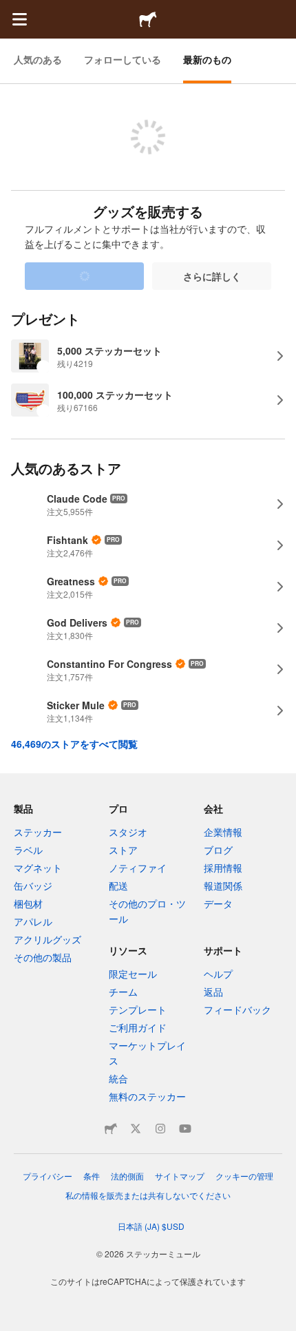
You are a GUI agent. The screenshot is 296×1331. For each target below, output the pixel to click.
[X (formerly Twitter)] (135, 1128)
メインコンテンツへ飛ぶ (10, 10)
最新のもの (207, 59)
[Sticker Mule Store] (110, 1128)
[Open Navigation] (19, 19)
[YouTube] (185, 1128)
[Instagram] (160, 1128)
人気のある (38, 59)
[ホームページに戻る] (148, 19)
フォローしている (122, 59)
